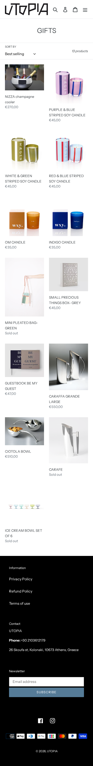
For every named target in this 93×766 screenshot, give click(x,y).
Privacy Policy (20, 579)
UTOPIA (52, 751)
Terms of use (19, 603)
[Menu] (85, 9)
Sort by (10, 46)
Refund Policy (20, 591)
